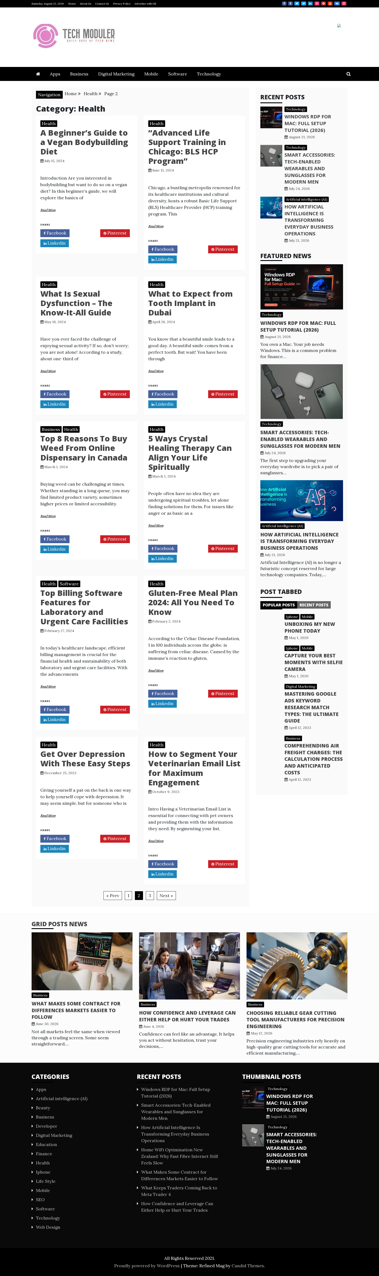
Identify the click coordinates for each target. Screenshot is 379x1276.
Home (72, 3)
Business (79, 74)
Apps (55, 74)
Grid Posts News (59, 924)
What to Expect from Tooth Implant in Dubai (190, 303)
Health (49, 123)
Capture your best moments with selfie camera (313, 662)
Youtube (330, 3)
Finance (44, 1153)
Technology (209, 74)
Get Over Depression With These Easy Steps (85, 759)
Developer (46, 1126)
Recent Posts (314, 604)
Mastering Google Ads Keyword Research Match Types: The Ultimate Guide (311, 707)
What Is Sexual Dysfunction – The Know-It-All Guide (76, 303)
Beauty (43, 1107)
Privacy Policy (122, 3)
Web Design (48, 1227)
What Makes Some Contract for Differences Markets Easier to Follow (76, 1010)
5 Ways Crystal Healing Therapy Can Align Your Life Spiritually (190, 452)
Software (177, 74)
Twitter (296, 3)
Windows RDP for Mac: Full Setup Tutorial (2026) (307, 123)
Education (46, 1144)
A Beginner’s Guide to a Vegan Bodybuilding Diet (84, 142)
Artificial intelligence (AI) (306, 199)
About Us (85, 3)
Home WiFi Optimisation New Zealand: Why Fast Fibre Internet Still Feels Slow (179, 1156)
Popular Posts (279, 604)
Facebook (284, 3)
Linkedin (310, 3)
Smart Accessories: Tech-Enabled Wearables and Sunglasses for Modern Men (309, 168)
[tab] (278, 605)
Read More (47, 210)
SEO (40, 1199)
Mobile (151, 74)
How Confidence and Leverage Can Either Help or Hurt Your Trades (187, 1016)
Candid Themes (248, 1265)
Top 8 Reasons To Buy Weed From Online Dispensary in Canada (83, 448)
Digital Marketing (116, 74)
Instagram (317, 3)
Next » (166, 895)
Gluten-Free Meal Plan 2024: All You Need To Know (193, 602)
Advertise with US (145, 3)
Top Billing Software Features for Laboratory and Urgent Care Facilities (84, 607)
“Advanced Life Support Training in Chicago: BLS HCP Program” (187, 146)
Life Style (45, 1181)
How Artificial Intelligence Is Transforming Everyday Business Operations (308, 220)
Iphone (292, 616)
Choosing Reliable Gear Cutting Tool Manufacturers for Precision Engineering (296, 1020)
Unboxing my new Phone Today (309, 627)
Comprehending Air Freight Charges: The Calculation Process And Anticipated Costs (313, 759)
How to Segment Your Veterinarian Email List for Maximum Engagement (194, 768)
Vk (337, 3)
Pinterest (323, 3)
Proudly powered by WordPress (147, 1265)
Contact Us (102, 3)
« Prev (112, 895)
